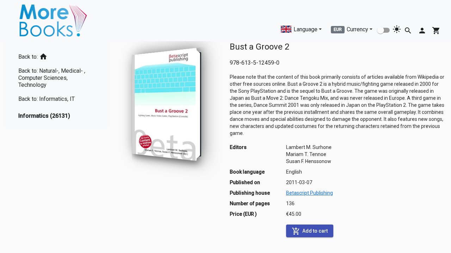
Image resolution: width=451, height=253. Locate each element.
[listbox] (56, 85)
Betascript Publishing (309, 193)
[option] (56, 55)
